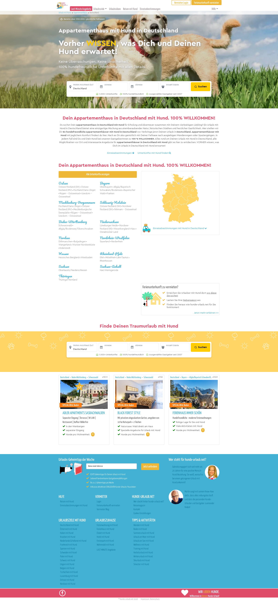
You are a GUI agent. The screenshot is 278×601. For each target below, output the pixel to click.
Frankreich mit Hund (68, 545)
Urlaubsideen (115, 9)
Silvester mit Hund (141, 564)
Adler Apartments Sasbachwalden (84, 413)
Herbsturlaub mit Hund (143, 552)
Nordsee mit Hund (67, 584)
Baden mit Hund (140, 529)
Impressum (145, 599)
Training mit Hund (140, 549)
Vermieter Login (181, 2)
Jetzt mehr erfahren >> (206, 313)
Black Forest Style (129, 413)
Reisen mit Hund (130, 9)
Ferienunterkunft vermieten (108, 505)
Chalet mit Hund (103, 533)
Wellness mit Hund (141, 545)
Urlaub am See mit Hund (143, 541)
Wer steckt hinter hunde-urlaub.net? (148, 501)
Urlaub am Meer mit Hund (144, 537)
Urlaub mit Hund (65, 13)
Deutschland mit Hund (69, 525)
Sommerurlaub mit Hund (143, 533)
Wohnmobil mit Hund (105, 545)
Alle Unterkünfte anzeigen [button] (97, 174)
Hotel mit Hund (103, 537)
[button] (82, 86)
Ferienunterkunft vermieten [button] (206, 2)
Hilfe (214, 9)
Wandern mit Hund (141, 525)
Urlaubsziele (98, 9)
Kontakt (136, 509)
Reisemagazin (139, 505)
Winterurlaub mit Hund (143, 556)
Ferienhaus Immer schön (187, 413)
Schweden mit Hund (68, 552)
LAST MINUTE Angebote (106, 550)
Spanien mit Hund (67, 549)
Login (99, 501)
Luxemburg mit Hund (69, 576)
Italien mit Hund (66, 533)
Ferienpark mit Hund (105, 541)
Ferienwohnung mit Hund (107, 525)
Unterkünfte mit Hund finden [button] (153, 153)
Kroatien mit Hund (67, 537)
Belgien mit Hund (67, 568)
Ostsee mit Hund (67, 580)
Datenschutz (155, 599)
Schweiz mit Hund (67, 560)
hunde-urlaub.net (126, 599)
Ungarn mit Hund (67, 564)
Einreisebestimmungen (150, 9)
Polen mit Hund (66, 556)
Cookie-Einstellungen (142, 513)
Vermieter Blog (103, 509)
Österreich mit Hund (68, 529)
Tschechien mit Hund (69, 572)
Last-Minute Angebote (81, 9)
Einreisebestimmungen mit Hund (73, 505)
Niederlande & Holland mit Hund (73, 541)
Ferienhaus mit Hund (105, 529)
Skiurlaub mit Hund (141, 560)
